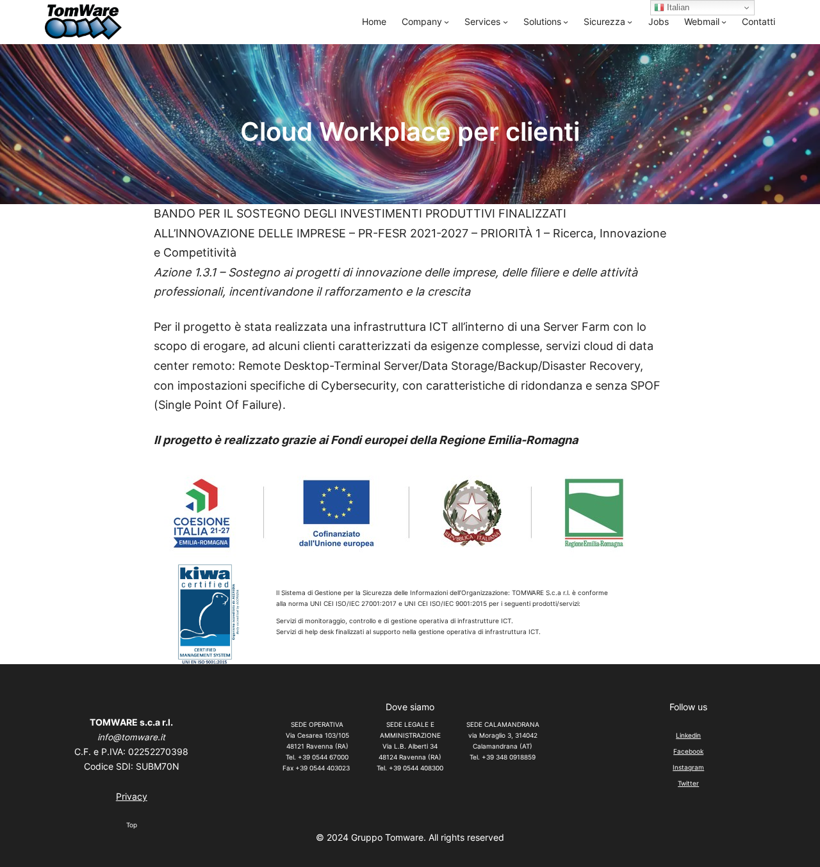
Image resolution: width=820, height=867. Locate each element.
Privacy (131, 796)
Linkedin (688, 735)
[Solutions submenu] (565, 21)
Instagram (688, 767)
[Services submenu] (505, 21)
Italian (676, 7)
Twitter (688, 783)
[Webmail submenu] (723, 21)
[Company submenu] (446, 21)
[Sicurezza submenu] (629, 21)
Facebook (688, 751)
